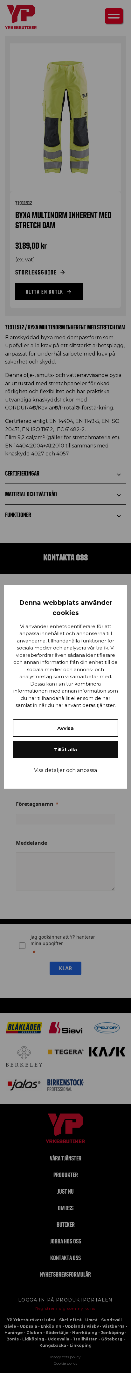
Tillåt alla (65, 750)
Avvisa (65, 728)
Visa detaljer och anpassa (65, 770)
